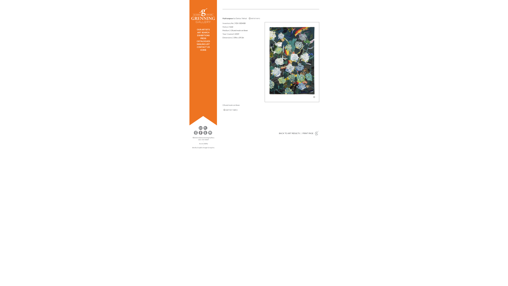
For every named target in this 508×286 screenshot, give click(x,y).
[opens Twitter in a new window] (205, 134)
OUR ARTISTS (203, 29)
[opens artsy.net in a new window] (205, 129)
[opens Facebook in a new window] (200, 134)
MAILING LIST (203, 44)
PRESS (203, 38)
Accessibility (203, 144)
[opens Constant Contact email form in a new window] (196, 134)
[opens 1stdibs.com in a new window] (200, 129)
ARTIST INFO (255, 18)
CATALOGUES (203, 41)
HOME (203, 50)
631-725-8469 (203, 140)
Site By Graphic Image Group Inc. (203, 148)
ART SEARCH (203, 32)
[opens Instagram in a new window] (210, 134)
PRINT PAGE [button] (307, 133)
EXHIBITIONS (203, 35)
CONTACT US (203, 47)
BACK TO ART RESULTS (289, 133)
